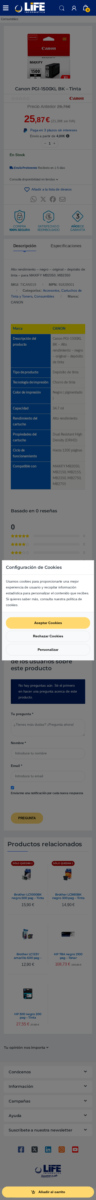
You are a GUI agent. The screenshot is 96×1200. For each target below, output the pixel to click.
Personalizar (48, 650)
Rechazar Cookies (48, 636)
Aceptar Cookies (48, 623)
